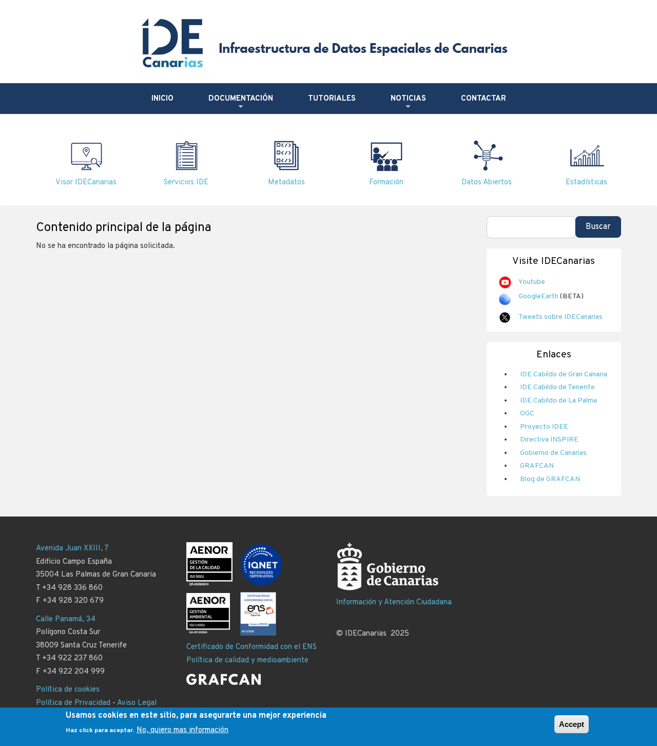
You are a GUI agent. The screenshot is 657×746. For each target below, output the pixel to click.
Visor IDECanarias (86, 182)
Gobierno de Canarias (553, 453)
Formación (386, 182)
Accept (571, 724)
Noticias (408, 102)
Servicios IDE (186, 182)
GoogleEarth (538, 296)
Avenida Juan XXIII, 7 (72, 548)
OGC (527, 413)
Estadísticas (586, 182)
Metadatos (286, 182)
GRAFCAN (537, 466)
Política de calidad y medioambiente (247, 660)
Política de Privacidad (73, 703)
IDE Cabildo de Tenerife (557, 387)
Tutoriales (332, 99)
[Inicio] (327, 43)
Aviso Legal (137, 703)
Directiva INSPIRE (549, 439)
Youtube (531, 282)
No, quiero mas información (182, 730)
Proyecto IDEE (544, 427)
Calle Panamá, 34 (65, 619)
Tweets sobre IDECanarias (560, 317)
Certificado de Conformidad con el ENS (251, 647)
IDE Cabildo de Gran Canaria (563, 374)
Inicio (162, 99)
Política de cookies (68, 690)
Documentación (240, 102)
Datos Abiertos (486, 182)
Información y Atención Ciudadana (394, 602)
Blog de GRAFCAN (550, 479)
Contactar (483, 99)
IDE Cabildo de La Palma (558, 400)
